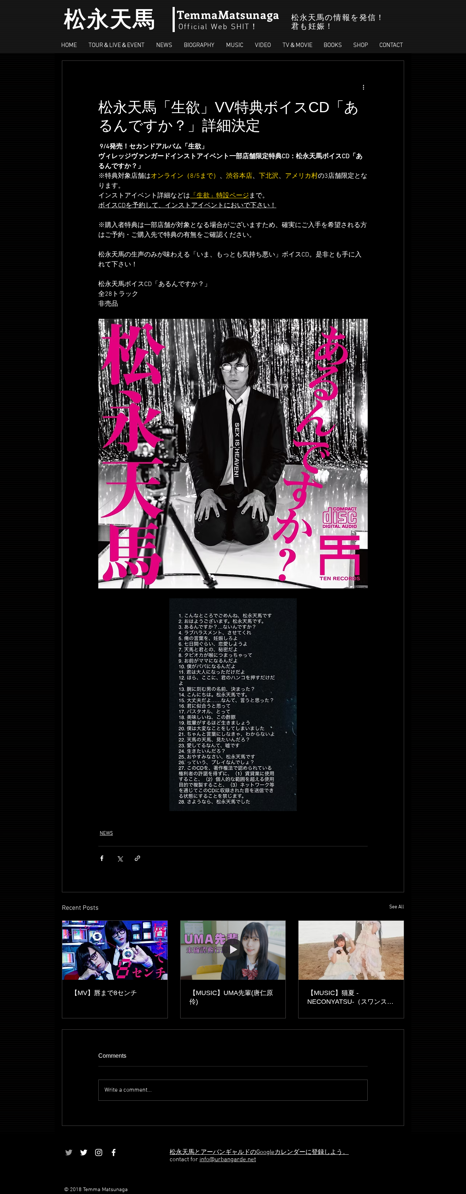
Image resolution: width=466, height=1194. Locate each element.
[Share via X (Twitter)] (119, 858)
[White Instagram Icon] (98, 1152)
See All (396, 907)
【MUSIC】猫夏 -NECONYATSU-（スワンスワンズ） (350, 997)
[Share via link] (137, 858)
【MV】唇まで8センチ (104, 993)
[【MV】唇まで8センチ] (114, 950)
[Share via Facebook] (101, 858)
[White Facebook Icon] (113, 1152)
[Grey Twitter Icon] (69, 1152)
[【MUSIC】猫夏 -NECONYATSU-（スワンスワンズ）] (351, 950)
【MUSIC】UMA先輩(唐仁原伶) (231, 997)
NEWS (106, 833)
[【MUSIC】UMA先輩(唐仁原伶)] (233, 950)
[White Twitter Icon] (83, 1152)
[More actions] (363, 87)
